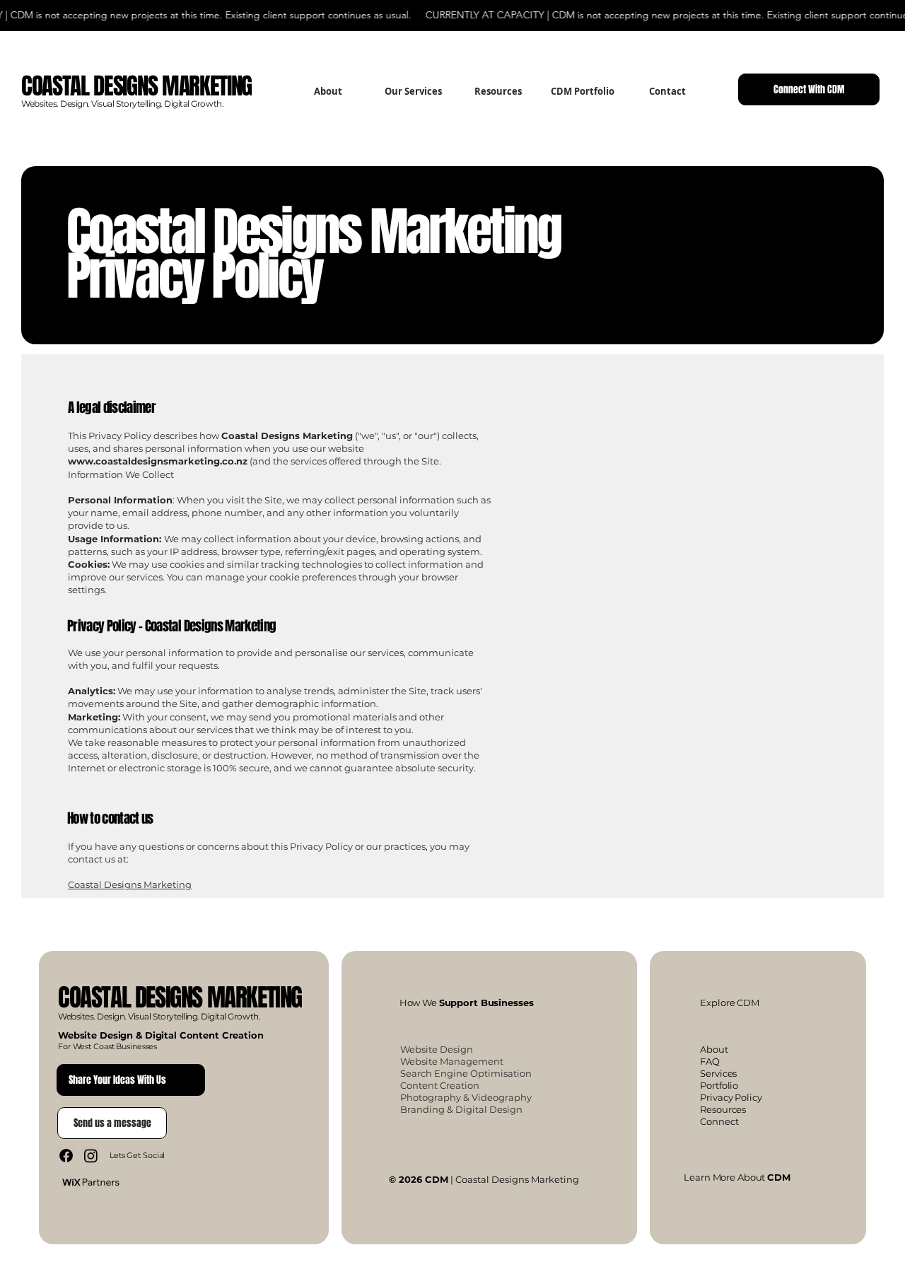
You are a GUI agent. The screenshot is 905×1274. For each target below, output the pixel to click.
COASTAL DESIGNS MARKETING (180, 997)
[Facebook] (66, 1155)
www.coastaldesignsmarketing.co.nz (157, 461)
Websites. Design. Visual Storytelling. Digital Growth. (122, 103)
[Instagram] (91, 1155)
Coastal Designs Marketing (130, 884)
